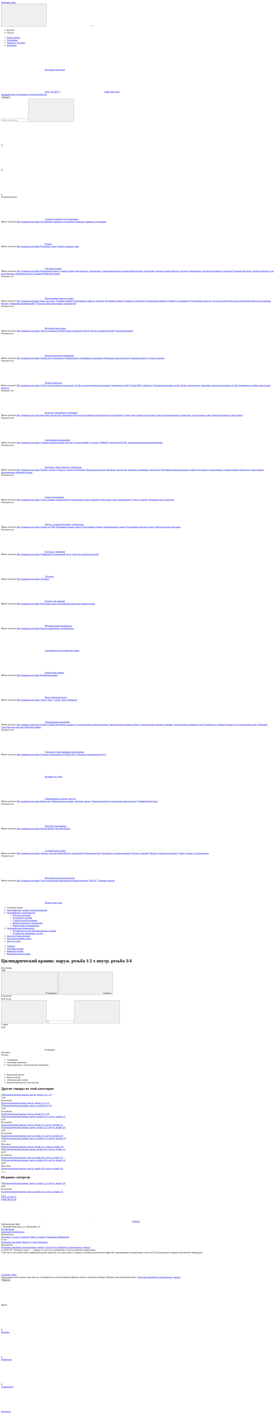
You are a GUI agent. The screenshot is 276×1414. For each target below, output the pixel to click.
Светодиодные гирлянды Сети (188, 724)
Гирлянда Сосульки (235, 724)
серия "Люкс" (47, 700)
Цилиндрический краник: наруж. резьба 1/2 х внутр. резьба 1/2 (32, 1125)
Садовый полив (66, 271)
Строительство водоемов (25, 920)
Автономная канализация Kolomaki (145, 442)
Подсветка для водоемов (209, 470)
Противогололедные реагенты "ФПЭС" (78, 880)
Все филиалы (7, 1229)
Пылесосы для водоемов (251, 470)
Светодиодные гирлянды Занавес (156, 724)
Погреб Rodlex (47, 828)
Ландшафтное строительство (21, 913)
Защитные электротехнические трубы (219, 385)
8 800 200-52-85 (112, 92)
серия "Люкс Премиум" (66, 700)
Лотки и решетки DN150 (77, 331)
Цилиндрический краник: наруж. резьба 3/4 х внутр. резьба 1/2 (32, 1157)
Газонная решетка (139, 358)
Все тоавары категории (28, 221)
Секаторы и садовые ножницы (116, 853)
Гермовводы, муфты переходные (254, 385)
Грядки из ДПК (47, 527)
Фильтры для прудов (117, 470)
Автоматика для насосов (201, 271)
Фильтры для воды (252, 271)
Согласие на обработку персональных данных (67, 1247)
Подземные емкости (115, 301)
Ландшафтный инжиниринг (21, 928)
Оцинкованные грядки (114, 527)
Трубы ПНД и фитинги (141, 385)
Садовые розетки (230, 470)
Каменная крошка (49, 675)
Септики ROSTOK (117, 442)
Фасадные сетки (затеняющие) (116, 499)
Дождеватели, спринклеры (88, 271)
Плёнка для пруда (49, 470)
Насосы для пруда (67, 470)
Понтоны (40, 303)
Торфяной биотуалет (148, 801)
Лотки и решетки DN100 (52, 331)
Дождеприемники (124, 331)
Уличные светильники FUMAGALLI (58, 754)
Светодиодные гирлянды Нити (124, 724)
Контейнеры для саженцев (71, 853)
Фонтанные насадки (96, 470)
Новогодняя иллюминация (26, 925)
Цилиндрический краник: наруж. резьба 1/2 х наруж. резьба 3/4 (32, 1146)
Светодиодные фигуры (12, 727)
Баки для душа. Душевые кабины (56, 301)
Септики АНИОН (99, 442)
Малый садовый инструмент (164, 853)
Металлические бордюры (168, 527)
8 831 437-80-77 (52, 92)
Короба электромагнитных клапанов (25, 273)
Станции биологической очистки (56, 442)
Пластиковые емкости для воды (89, 301)
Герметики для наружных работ (196, 415)
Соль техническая (49, 880)
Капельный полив (49, 271)
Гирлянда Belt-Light (49, 724)
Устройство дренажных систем (28, 933)
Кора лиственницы (64, 628)
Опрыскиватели (93, 853)
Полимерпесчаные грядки (69, 527)
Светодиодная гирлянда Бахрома (92, 724)
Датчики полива (163, 271)
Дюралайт (263, 724)
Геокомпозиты (72, 358)
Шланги (5, 388)
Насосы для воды (180, 271)
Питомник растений (55, 70)
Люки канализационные (168, 415)
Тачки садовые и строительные (193, 853)
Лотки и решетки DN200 (102, 331)
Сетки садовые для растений (54, 499)
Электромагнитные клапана (115, 271)
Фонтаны (81, 470)
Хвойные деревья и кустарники (90, 221)
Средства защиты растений (85, 554)
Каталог (5, 97)
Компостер (45, 801)
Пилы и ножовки (140, 853)
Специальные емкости (157, 301)
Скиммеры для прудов (149, 470)
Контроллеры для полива (142, 271)
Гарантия (24, 1237)
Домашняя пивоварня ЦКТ (22, 303)
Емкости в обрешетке (178, 301)
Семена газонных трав (68, 246)
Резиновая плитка (49, 603)
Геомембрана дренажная (91, 358)
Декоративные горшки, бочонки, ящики (71, 801)
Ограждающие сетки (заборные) (85, 499)
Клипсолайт (251, 724)
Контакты (12, 45)
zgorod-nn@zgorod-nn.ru (12, 1232)
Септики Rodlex (81, 442)
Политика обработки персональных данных (22, 1247)
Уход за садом (13, 941)
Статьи (34, 1242)
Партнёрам (12, 40)
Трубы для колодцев (190, 385)
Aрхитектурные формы (18, 936)
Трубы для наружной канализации (57, 385)
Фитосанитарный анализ (19, 938)
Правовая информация (58, 1237)
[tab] (138, 1052)
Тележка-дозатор (106, 880)
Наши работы (13, 37)
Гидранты (237, 271)
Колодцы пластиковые (112, 415)
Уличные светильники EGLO (91, 754)
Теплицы (44, 579)
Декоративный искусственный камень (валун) (114, 801)
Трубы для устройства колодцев (139, 415)
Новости (26, 1242)
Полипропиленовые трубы (166, 385)
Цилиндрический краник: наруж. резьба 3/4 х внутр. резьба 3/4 (32, 1168)
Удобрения (45, 554)
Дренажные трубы (120, 385)
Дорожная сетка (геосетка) (117, 358)
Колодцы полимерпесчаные (87, 415)
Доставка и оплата (10, 1237)
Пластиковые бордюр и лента (140, 527)
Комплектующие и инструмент (227, 415)
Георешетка (58, 358)
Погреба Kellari (62, 828)
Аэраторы (132, 470)
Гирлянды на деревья (214, 724)
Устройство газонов (22, 918)
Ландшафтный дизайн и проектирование (27, 910)
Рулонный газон (48, 246)
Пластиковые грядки (92, 527)
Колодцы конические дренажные (56, 415)
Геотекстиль (46, 358)
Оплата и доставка (16, 43)
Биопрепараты (8, 472)
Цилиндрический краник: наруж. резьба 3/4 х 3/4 (25, 1114)
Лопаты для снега (49, 853)
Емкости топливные (135, 301)
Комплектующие (51, 273)
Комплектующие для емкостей (61, 303)
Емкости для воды (223, 271)
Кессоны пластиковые (240, 301)
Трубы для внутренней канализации (92, 385)
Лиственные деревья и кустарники (57, 221)
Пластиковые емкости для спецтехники (209, 301)
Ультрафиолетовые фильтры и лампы (178, 470)
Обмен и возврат (37, 1237)
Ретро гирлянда (67, 724)
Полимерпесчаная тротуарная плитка (76, 603)
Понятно (5, 1280)
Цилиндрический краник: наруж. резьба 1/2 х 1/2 (25, 1103)
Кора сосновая (47, 628)
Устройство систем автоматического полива (34, 931)
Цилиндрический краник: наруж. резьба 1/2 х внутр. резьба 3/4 (32, 1136)
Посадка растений (21, 915)
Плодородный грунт (61, 554)
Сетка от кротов (156, 358)
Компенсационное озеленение (27, 923)
